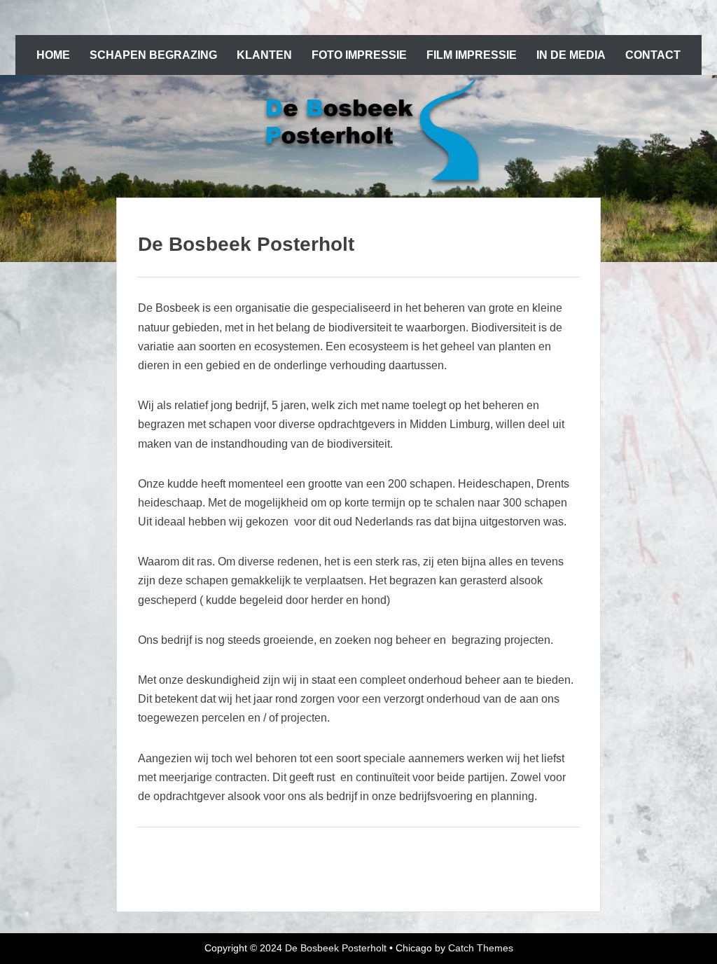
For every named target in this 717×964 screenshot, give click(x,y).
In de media (571, 55)
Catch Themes (480, 947)
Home (53, 55)
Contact (653, 55)
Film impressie (471, 55)
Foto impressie (359, 55)
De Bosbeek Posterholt (336, 947)
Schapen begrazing (153, 55)
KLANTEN (264, 55)
